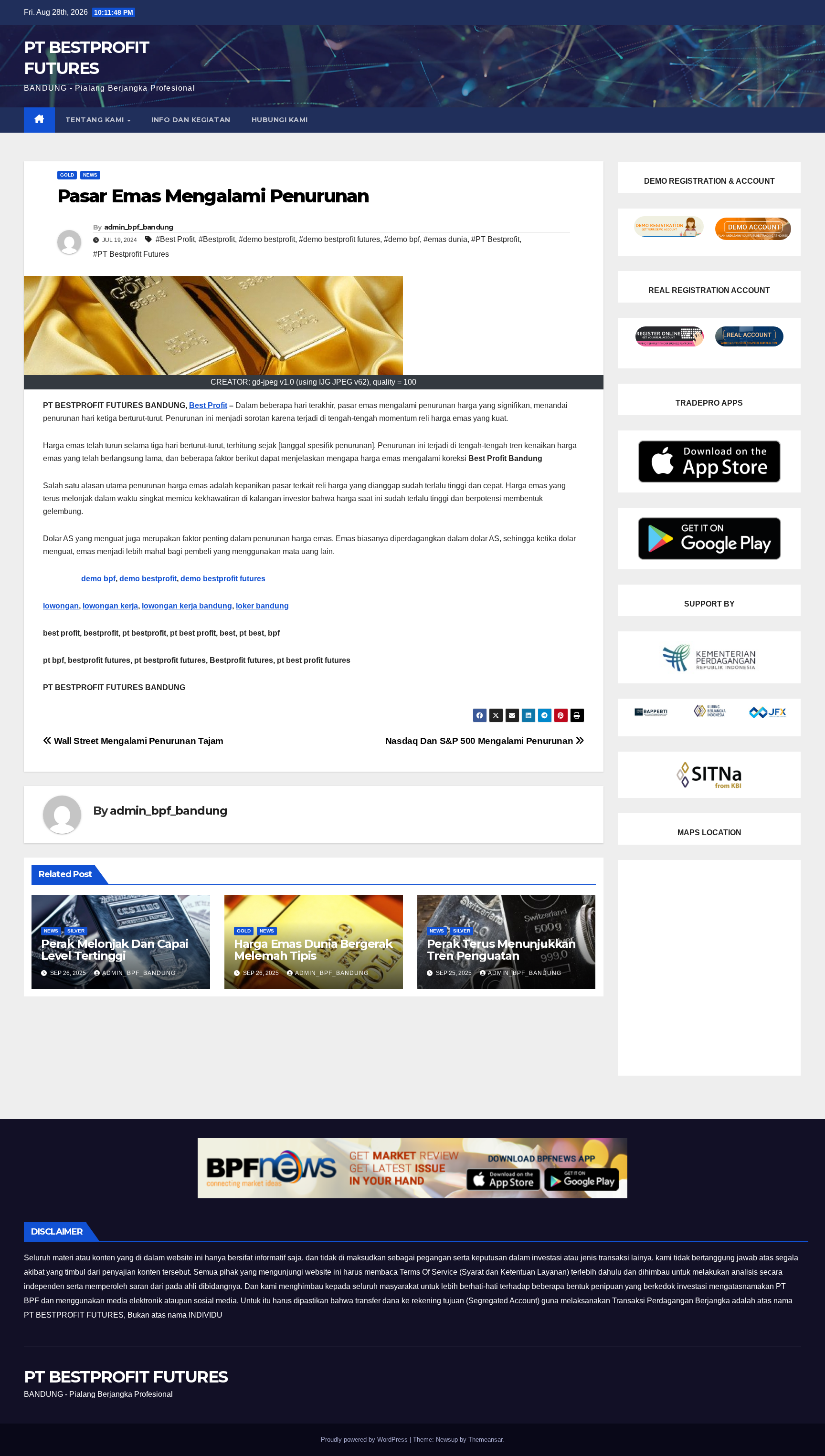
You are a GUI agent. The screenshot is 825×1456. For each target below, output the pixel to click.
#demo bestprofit (267, 239)
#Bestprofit (217, 239)
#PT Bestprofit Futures (131, 254)
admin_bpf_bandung (138, 227)
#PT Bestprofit (495, 239)
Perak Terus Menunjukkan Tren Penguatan (501, 950)
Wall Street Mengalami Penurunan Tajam (137, 741)
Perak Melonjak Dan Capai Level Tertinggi (114, 950)
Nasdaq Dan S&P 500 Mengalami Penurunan (480, 741)
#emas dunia (445, 239)
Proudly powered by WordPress (365, 1439)
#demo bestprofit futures (339, 239)
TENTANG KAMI (96, 119)
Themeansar (485, 1439)
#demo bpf (402, 239)
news (90, 175)
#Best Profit (175, 239)
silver (76, 930)
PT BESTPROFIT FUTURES (125, 1377)
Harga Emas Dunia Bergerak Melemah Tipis (313, 950)
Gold (67, 175)
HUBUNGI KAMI (280, 119)
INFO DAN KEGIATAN (191, 119)
